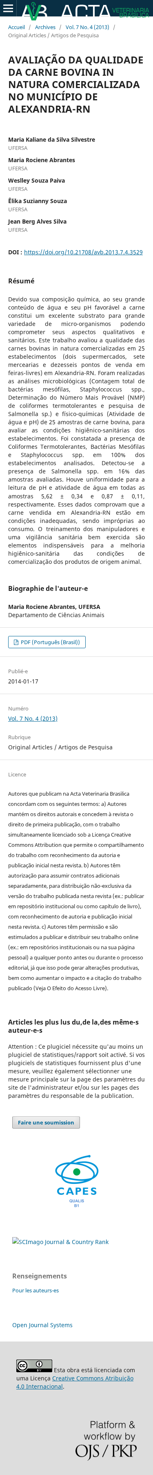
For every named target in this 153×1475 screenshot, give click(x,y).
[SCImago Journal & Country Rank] (60, 1242)
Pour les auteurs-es (35, 1290)
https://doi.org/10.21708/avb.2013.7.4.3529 (83, 252)
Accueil (16, 27)
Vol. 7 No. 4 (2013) (87, 27)
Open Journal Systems (42, 1325)
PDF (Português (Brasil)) (50, 642)
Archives (45, 27)
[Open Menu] (8, 8)
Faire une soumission (46, 1122)
